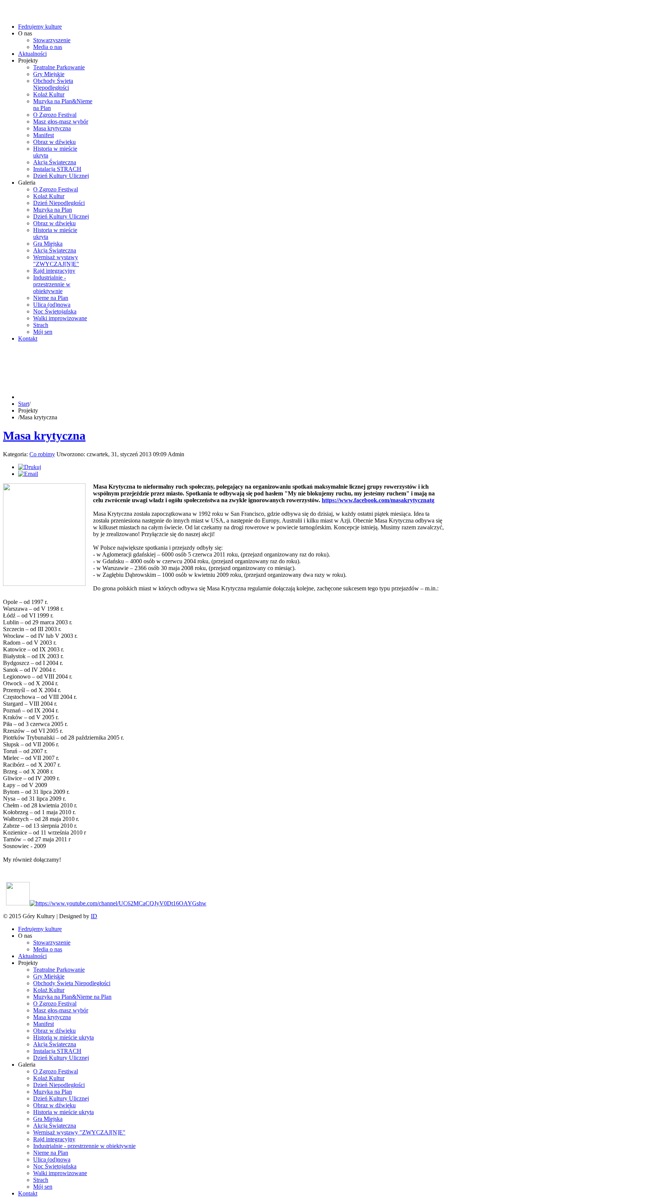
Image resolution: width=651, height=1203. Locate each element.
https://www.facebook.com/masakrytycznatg (378, 500)
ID (94, 916)
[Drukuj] (29, 467)
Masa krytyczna (44, 435)
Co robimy (42, 454)
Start (23, 403)
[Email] (28, 474)
